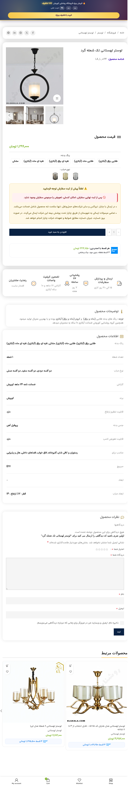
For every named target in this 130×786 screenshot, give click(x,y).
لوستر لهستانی (86, 33)
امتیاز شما (118, 549)
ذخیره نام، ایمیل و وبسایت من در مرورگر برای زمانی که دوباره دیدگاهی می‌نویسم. (77, 623)
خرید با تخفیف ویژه (64, 15)
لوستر (100, 33)
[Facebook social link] (32, 32)
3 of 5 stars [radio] (102, 549)
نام (121, 594)
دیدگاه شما (117, 555)
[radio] (108, 161)
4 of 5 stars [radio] (99, 549)
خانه (122, 33)
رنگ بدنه (65, 155)
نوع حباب (65, 169)
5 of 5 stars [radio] (96, 549)
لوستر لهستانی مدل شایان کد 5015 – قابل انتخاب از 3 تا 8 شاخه (96, 727)
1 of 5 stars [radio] (107, 549)
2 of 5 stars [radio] (104, 549)
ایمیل (120, 608)
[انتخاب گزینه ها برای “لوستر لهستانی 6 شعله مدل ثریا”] (7, 666)
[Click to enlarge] (57, 98)
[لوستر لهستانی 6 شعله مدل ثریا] (33, 692)
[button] (60, 76)
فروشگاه (111, 33)
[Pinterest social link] (20, 32)
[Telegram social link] (8, 32)
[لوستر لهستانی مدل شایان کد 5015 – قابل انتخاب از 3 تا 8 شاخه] (96, 692)
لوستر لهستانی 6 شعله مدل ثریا (46, 726)
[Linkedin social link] (14, 32)
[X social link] (26, 32)
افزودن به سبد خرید (57, 232)
